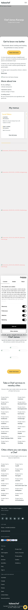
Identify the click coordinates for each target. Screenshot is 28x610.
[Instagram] (6, 518)
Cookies (17, 559)
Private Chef (18, 549)
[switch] (24, 311)
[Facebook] (2, 518)
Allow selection (14, 331)
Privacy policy (18, 556)
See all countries (5, 598)
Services (3, 559)
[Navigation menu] (26, 2)
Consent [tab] (5, 281)
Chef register (4, 552)
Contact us (18, 563)
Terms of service (19, 552)
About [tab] (23, 281)
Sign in (3, 570)
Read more (4, 73)
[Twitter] (10, 518)
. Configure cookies (16, 607)
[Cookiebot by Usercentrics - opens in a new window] (20, 278)
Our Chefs (10, 607)
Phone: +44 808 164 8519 (8, 527)
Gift (2, 549)
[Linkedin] (14, 518)
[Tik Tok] (18, 518)
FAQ (2, 566)
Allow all (14, 326)
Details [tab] (14, 281)
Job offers (3, 563)
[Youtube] (22, 518)
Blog (2, 556)
